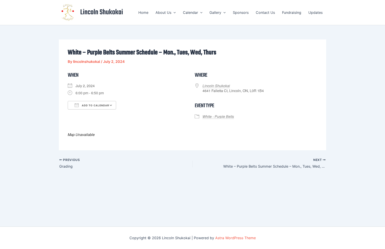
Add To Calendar (95, 105)
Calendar (190, 12)
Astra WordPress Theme (235, 238)
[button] (173, 12)
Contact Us (265, 12)
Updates (315, 12)
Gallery (215, 12)
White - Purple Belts (218, 116)
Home (143, 12)
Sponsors (241, 12)
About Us (163, 12)
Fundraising (291, 12)
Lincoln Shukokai (101, 12)
